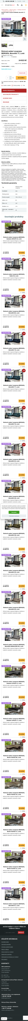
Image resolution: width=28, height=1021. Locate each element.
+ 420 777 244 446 (6, 1008)
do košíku (21, 252)
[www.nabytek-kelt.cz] (10, 5)
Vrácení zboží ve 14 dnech (7, 952)
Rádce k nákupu (5, 949)
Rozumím (14, 512)
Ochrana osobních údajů (7, 947)
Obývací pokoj (12, 9)
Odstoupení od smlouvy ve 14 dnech (9, 957)
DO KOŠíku (21, 77)
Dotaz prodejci (16, 85)
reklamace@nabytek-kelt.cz (7, 1010)
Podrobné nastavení (14, 516)
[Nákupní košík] (26, 5)
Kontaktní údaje (5, 942)
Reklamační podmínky (6, 954)
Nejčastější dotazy (6, 69)
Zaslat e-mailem (7, 85)
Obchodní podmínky (6, 944)
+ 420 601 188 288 (9, 1)
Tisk (24, 85)
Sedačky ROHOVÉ (21, 9)
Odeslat (21, 932)
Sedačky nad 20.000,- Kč (8, 11)
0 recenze (14, 57)
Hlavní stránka (4, 9)
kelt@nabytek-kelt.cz (6, 998)
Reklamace (4, 959)
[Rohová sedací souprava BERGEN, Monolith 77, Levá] (14, 29)
